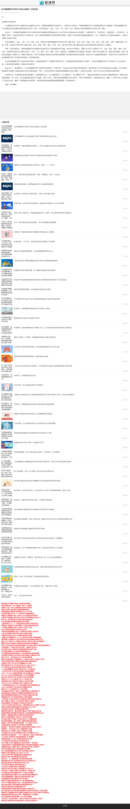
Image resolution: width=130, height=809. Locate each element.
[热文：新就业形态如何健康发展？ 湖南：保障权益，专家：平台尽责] (65, 177)
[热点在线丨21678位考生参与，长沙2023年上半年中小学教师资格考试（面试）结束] (65, 492)
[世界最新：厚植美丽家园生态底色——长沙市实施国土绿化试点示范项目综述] (65, 148)
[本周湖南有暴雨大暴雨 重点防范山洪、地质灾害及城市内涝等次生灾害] (65, 569)
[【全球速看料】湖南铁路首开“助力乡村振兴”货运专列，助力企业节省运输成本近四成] (65, 464)
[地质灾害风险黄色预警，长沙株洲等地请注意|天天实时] (65, 291)
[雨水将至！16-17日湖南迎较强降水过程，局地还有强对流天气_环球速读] (65, 550)
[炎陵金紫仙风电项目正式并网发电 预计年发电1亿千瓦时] (65, 435)
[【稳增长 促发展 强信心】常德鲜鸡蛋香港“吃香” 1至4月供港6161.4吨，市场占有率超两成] (65, 397)
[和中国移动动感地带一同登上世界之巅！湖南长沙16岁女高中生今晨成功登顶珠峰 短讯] (65, 521)
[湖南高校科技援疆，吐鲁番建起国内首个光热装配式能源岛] (65, 186)
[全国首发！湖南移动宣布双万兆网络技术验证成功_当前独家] (65, 234)
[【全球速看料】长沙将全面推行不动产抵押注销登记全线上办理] (65, 138)
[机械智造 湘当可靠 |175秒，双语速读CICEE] (65, 444)
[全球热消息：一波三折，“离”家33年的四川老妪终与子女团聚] (65, 244)
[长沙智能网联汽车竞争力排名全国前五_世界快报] (65, 129)
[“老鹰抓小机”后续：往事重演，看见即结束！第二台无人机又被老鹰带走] (65, 559)
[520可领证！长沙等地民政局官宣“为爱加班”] (65, 387)
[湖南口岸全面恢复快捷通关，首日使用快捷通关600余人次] (65, 253)
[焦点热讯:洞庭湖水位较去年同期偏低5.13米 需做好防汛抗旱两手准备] (65, 483)
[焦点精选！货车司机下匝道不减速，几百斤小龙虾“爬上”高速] (65, 196)
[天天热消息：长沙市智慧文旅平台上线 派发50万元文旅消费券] (65, 425)
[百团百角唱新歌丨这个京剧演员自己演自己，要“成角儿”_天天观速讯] (65, 454)
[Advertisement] (57, 105)
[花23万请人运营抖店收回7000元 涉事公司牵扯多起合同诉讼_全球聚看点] (65, 540)
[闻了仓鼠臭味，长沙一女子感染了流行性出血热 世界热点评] (65, 473)
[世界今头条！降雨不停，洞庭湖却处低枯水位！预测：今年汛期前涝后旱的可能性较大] (65, 215)
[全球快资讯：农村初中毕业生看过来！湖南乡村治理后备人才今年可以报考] (65, 205)
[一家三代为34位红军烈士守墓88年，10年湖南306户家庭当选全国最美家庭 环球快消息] (65, 368)
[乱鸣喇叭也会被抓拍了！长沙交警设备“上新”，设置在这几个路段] (65, 588)
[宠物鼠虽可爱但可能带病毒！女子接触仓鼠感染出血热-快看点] (65, 272)
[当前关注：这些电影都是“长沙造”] (65, 377)
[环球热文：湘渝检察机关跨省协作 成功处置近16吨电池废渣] (65, 406)
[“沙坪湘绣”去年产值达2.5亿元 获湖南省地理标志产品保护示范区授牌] (65, 301)
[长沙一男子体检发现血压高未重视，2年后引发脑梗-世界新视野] (65, 224)
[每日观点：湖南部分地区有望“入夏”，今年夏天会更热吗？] (65, 502)
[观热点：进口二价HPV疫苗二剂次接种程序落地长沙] (65, 578)
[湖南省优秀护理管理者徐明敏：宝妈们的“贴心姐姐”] (65, 358)
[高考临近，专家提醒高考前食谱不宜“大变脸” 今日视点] (65, 310)
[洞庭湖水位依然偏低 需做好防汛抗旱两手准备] (65, 531)
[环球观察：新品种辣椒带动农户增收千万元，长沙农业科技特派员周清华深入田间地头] (65, 330)
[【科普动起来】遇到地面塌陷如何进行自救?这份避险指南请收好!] (65, 263)
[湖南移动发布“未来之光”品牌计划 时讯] (65, 320)
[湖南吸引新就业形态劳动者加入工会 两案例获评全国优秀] (65, 416)
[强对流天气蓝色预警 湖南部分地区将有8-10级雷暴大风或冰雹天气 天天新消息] (65, 282)
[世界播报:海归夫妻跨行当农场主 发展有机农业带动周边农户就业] (65, 157)
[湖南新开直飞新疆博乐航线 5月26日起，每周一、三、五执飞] (65, 167)
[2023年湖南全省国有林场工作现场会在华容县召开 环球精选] (65, 511)
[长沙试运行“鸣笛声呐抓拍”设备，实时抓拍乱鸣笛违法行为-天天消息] (65, 349)
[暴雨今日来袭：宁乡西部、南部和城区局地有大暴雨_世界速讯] (65, 339)
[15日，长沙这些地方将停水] (65, 598)
